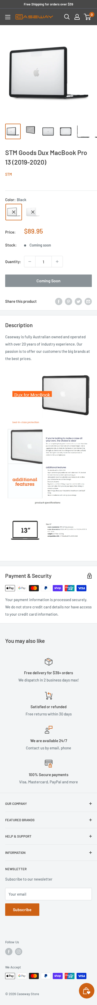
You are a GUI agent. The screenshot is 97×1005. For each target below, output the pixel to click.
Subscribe (22, 909)
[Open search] (67, 17)
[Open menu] (7, 17)
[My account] (77, 17)
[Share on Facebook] (58, 301)
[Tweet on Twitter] (78, 301)
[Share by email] (88, 301)
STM (8, 174)
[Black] (13, 212)
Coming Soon (48, 280)
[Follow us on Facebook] (8, 951)
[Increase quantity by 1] (57, 261)
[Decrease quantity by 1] (29, 261)
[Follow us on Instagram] (18, 951)
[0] (87, 17)
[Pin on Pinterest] (68, 301)
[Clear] (33, 212)
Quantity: (13, 261)
